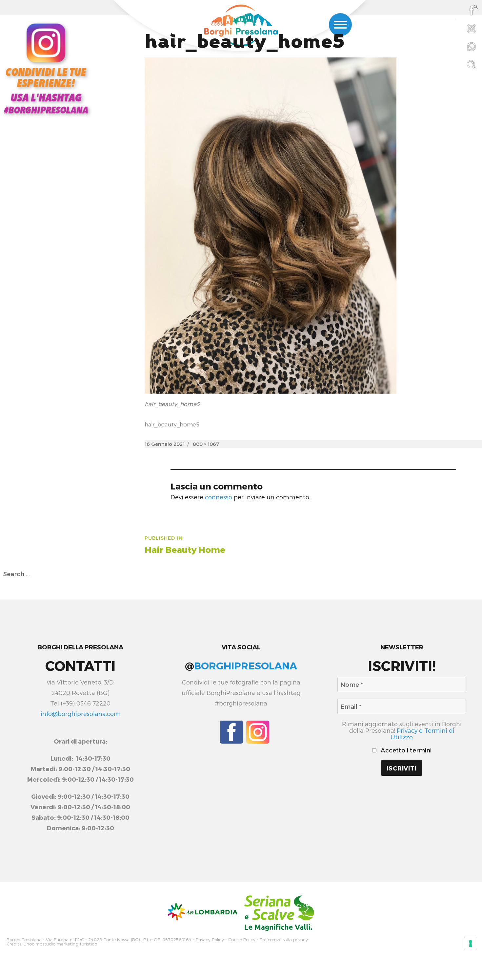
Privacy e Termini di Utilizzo (422, 734)
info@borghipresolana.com (80, 713)
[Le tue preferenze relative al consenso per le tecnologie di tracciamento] (470, 943)
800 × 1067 (206, 444)
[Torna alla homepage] (241, 26)
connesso (218, 497)
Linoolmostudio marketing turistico (60, 944)
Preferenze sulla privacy (284, 940)
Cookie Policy (241, 940)
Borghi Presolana (24, 940)
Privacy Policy (210, 940)
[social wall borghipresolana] (46, 68)
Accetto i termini (405, 750)
